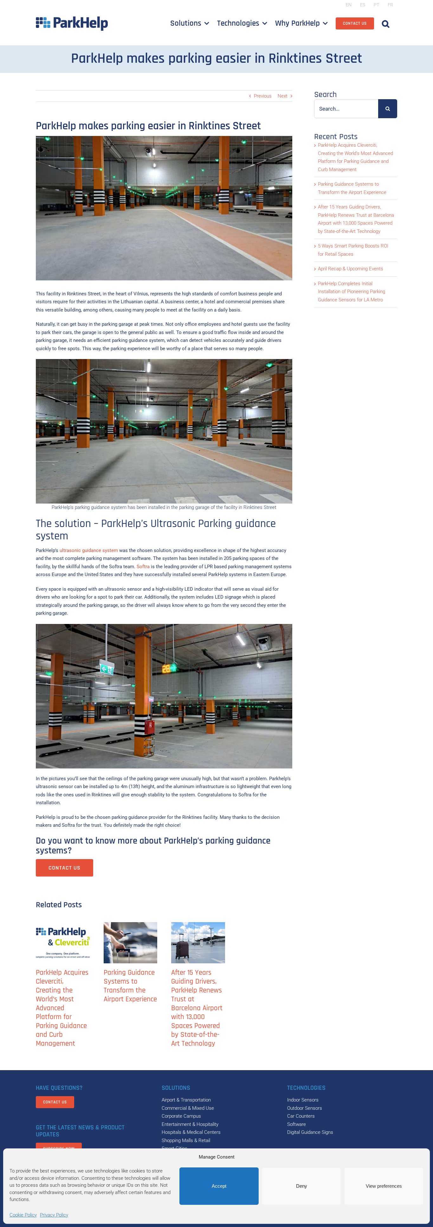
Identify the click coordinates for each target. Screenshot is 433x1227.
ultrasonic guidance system (89, 550)
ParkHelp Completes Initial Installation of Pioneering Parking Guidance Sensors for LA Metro (351, 292)
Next (283, 96)
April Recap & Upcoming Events (350, 269)
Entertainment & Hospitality (190, 1124)
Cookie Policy (23, 1215)
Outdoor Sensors (304, 1108)
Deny (301, 1186)
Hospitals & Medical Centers (191, 1132)
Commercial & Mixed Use (188, 1108)
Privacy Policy (54, 1215)
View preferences (384, 1186)
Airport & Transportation (186, 1100)
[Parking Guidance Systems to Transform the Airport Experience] (131, 942)
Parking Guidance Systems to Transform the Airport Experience (130, 986)
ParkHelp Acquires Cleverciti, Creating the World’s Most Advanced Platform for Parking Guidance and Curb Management (62, 1008)
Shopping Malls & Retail (186, 1140)
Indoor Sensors (303, 1100)
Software (296, 1124)
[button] (385, 23)
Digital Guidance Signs (310, 1132)
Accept (219, 1186)
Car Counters (301, 1116)
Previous (263, 96)
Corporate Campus (181, 1116)
